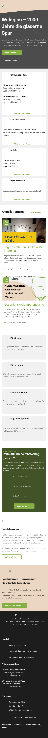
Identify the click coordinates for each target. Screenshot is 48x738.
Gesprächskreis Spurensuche (24, 304)
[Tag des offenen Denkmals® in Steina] (24, 230)
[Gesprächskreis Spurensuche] (24, 288)
